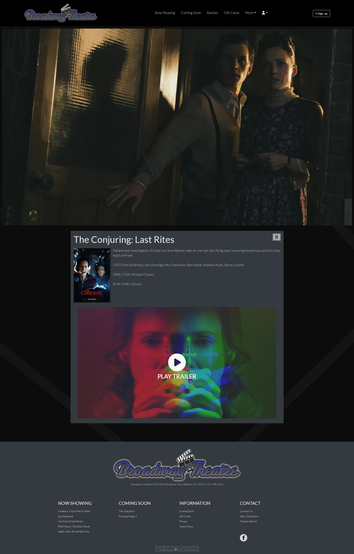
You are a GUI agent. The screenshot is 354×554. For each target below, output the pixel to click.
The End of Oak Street (70, 521)
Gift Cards (231, 13)
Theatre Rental (248, 521)
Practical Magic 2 (128, 516)
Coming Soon (191, 13)
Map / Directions (249, 516)
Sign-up (322, 13)
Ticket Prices (186, 526)
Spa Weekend (65, 516)
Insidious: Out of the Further (74, 511)
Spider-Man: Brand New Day (73, 531)
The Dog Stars (127, 511)
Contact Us (246, 511)
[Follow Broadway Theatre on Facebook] (243, 537)
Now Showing (165, 13)
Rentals (212, 13)
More (249, 13)
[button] (265, 13)
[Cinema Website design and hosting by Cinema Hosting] (177, 548)
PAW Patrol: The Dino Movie (74, 526)
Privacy (183, 521)
